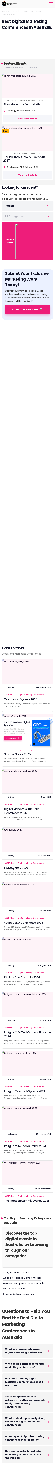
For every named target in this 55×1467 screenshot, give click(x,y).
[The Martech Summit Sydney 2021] (27, 1173)
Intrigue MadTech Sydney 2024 (24, 1091)
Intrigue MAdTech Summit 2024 (25, 1146)
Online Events (10, 101)
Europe (7, 153)
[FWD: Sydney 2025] (27, 840)
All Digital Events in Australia (16, 1272)
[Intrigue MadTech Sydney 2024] (27, 1063)
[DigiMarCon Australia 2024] (27, 949)
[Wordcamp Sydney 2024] (27, 671)
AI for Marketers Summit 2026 (22, 104)
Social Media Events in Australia (18, 1294)
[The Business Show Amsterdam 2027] (27, 138)
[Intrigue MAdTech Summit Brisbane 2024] (27, 1004)
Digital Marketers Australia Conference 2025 (21, 811)
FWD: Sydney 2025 (16, 868)
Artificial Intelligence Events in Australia (22, 1277)
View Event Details (27, 118)
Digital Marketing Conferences (27, 153)
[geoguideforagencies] (27, 733)
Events (5, 11)
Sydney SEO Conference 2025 (23, 923)
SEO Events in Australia (14, 1288)
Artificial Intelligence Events (31, 101)
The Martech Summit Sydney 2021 (26, 1201)
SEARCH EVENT (10, 241)
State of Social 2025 (17, 754)
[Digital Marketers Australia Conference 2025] (27, 781)
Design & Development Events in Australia (23, 1283)
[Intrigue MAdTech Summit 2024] (27, 1118)
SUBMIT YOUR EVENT (25, 309)
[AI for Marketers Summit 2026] (27, 86)
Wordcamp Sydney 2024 (20, 699)
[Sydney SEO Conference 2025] (27, 894)
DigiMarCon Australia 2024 (22, 977)
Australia (16, 11)
